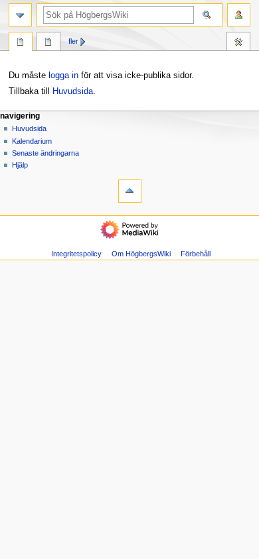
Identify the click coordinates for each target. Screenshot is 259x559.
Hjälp (20, 165)
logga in (63, 75)
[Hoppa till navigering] (20, 14)
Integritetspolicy (76, 254)
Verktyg (238, 43)
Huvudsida (72, 91)
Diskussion (48, 43)
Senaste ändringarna (45, 153)
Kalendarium (32, 141)
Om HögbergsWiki (141, 254)
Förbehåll (196, 254)
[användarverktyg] (238, 14)
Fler (73, 41)
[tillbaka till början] (129, 191)
